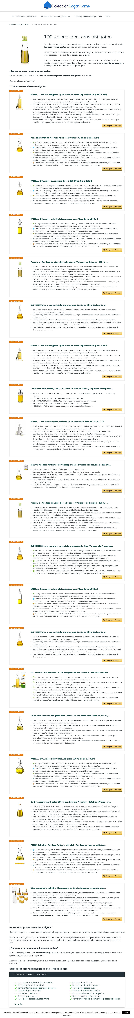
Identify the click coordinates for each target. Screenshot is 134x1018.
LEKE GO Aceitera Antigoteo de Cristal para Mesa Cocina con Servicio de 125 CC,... (70, 465)
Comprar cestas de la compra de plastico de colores (96, 999)
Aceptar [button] (126, 1013)
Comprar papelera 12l (27, 996)
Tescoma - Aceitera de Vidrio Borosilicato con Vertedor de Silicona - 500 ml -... (69, 262)
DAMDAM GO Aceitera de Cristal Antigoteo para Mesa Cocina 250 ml (64, 219)
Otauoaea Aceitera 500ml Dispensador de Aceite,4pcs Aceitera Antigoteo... (68, 888)
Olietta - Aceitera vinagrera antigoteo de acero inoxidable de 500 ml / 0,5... (67, 422)
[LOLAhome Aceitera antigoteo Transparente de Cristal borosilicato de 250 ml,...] (20, 723)
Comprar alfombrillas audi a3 (30, 985)
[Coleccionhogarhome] (67, 5)
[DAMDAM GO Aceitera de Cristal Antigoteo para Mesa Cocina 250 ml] (20, 226)
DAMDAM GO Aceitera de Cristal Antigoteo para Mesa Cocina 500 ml (64, 589)
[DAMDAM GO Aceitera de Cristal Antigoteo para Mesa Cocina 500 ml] (20, 596)
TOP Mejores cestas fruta (83, 988)
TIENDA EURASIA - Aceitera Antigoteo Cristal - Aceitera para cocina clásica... (68, 845)
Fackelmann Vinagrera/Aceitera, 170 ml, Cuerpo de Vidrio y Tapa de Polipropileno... (71, 389)
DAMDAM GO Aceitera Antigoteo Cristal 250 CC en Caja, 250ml (61, 181)
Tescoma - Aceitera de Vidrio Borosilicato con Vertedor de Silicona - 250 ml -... (69, 503)
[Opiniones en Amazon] (20, 863)
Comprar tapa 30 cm (82, 982)
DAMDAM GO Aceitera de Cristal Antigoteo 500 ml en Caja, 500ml (62, 759)
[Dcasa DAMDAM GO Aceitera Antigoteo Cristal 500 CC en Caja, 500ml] (20, 145)
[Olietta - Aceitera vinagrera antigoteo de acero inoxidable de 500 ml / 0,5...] (20, 429)
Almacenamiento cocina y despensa (55, 16)
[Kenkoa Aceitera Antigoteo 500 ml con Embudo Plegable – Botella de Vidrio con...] (20, 809)
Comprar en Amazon (113, 126)
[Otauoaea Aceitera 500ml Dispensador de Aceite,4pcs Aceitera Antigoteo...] (20, 895)
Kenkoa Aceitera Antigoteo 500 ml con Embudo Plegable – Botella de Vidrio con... (70, 802)
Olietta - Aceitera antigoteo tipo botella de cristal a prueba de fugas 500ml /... (69, 95)
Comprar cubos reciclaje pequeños (88, 993)
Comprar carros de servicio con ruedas (35, 982)
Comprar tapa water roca (29, 990)
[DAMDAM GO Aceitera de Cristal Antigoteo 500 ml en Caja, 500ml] (20, 766)
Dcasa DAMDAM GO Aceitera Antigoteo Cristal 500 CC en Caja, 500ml (64, 138)
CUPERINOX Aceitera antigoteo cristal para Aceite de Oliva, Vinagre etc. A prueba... (71, 546)
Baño (108, 16)
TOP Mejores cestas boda (28, 993)
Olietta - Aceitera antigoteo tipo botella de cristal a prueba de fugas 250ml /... (69, 345)
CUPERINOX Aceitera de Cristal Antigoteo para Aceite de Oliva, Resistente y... (68, 305)
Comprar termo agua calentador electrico (36, 988)
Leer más (67, 1015)
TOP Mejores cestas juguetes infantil (33, 999)
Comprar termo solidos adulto (86, 990)
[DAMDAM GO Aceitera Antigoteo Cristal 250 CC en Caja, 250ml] (20, 188)
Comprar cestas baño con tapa (86, 996)
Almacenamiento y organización (24, 16)
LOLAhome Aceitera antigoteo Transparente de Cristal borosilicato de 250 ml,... (69, 716)
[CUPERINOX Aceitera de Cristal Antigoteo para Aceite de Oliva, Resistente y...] (20, 312)
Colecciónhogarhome (18, 24)
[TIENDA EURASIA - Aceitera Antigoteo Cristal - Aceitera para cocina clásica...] (20, 852)
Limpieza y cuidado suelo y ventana (88, 16)
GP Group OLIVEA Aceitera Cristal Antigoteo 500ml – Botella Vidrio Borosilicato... (70, 672)
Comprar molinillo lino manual (85, 985)
